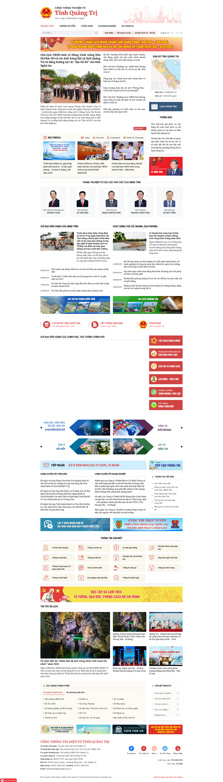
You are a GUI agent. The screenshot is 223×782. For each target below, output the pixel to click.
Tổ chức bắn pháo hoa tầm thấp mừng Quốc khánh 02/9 (77, 291)
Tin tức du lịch (49, 606)
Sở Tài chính (50, 704)
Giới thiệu (109, 33)
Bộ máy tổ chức (124, 33)
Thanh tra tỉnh (51, 717)
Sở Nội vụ (83, 699)
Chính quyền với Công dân (53, 474)
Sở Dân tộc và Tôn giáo (89, 717)
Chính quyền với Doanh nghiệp (110, 474)
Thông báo (166, 117)
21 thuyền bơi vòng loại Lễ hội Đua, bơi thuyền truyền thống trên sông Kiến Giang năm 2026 (164, 235)
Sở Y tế (82, 713)
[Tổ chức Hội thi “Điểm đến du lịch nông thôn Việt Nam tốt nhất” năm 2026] (75, 635)
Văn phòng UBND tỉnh (54, 699)
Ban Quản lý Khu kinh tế (124, 717)
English (81, 18)
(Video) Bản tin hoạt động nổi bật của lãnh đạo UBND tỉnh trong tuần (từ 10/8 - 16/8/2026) (127, 166)
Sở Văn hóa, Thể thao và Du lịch (93, 708)
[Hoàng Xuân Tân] (140, 198)
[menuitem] (47, 26)
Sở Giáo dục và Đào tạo (55, 713)
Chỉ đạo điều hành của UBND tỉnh (59, 226)
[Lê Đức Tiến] (169, 198)
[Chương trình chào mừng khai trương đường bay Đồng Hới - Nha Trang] (166, 656)
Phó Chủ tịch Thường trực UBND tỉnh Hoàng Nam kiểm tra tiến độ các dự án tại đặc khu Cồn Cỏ (124, 69)
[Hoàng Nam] (53, 198)
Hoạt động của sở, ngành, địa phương (135, 226)
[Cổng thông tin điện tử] (46, 13)
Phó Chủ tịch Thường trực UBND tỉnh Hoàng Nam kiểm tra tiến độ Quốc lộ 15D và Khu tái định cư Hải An (124, 100)
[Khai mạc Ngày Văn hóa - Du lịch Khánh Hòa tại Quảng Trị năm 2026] (129, 656)
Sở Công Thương (86, 704)
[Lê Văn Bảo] (82, 198)
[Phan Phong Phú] (111, 198)
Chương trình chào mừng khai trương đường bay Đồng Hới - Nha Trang (164, 671)
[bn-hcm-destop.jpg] (111, 594)
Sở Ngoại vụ (119, 713)
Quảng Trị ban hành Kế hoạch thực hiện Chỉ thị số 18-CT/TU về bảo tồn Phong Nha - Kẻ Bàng (129, 636)
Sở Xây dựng (119, 704)
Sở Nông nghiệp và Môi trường (58, 708)
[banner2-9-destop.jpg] (111, 44)
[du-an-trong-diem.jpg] (75, 305)
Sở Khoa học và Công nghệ (126, 708)
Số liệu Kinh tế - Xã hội (145, 33)
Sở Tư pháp (119, 699)
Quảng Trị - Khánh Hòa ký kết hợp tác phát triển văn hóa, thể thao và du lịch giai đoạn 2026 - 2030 (165, 636)
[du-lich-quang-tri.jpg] (148, 305)
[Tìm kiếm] (96, 33)
